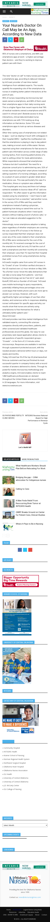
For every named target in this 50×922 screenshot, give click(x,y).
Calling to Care (22, 489)
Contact (44, 915)
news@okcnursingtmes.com (30, 897)
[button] (4, 11)
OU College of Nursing (12, 789)
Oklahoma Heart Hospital (14, 767)
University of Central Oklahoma (16, 778)
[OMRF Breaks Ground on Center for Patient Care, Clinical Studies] (8, 515)
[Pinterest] (16, 39)
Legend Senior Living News (32, 910)
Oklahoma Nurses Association (16, 770)
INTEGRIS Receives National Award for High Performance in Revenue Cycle (36, 419)
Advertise (22, 912)
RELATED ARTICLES (11, 459)
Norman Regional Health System (16, 759)
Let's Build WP (25, 447)
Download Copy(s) (26, 915)
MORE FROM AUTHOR (30, 459)
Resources (12, 912)
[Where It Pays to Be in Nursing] (8, 526)
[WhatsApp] (21, 39)
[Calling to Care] (8, 492)
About (37, 915)
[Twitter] (10, 39)
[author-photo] (25, 444)
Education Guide (33, 912)
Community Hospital (12, 748)
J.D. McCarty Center (11, 785)
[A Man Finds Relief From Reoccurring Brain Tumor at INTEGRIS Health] (8, 503)
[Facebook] (4, 39)
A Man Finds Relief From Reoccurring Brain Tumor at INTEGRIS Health (28, 503)
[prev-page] (3, 535)
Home (4, 17)
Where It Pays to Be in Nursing (29, 524)
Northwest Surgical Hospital (15, 763)
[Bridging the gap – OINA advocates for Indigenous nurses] (8, 480)
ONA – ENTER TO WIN (10, 915)
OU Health (8, 774)
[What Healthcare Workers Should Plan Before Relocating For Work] (8, 468)
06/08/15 (12, 17)
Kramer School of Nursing (14, 755)
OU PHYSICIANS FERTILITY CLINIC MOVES (13, 416)
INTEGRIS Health (10, 752)
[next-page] (7, 535)
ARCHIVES (14, 21)
